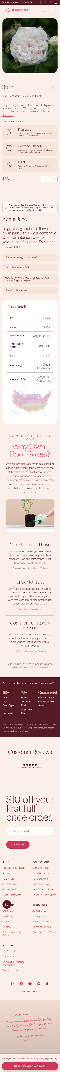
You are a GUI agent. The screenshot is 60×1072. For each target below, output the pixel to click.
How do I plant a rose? (16, 290)
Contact (6, 926)
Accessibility (39, 910)
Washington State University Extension (30, 651)
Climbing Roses (41, 867)
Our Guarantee (10, 916)
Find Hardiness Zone (43, 932)
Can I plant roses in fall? (17, 267)
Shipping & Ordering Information (13, 963)
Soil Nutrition (9, 884)
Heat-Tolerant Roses (43, 889)
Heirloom (28, 991)
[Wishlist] (51, 2)
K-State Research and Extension (30, 609)
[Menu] (52, 10)
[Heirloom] (16, 10)
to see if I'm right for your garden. (40, 1059)
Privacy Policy (39, 916)
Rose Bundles (40, 878)
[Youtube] (30, 983)
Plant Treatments (11, 894)
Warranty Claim (11, 970)
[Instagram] (13, 983)
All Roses (7, 873)
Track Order (8, 956)
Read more (7, 115)
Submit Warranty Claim (11, 934)
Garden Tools (9, 889)
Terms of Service (41, 926)
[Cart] (56, 2)
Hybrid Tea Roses (42, 884)
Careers (6, 921)
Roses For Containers (44, 894)
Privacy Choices (41, 921)
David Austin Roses (43, 873)
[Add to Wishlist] (54, 87)
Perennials (8, 878)
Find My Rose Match (13, 867)
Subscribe (18, 844)
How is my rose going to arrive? (21, 257)
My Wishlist (8, 951)
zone (23, 1059)
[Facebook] (21, 983)
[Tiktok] (47, 983)
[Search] (42, 10)
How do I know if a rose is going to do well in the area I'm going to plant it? (27, 279)
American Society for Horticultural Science (30, 568)
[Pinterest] (38, 983)
